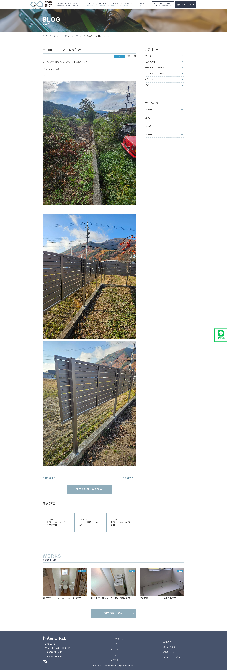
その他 (148, 85)
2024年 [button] (148, 126)
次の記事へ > (129, 477)
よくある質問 (139, 4)
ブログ (126, 4)
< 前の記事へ (49, 477)
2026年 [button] (148, 109)
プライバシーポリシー (173, 657)
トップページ (116, 639)
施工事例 (102, 4)
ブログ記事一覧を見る (89, 489)
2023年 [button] (148, 134)
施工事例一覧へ (113, 613)
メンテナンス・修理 (154, 73)
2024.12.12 (56, 522)
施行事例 (114, 649)
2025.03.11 (120, 522)
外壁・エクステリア (154, 67)
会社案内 (115, 4)
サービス (90, 4)
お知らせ (149, 79)
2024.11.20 (88, 522)
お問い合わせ (169, 652)
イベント (114, 660)
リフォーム (150, 56)
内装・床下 (150, 61)
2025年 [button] (148, 117)
